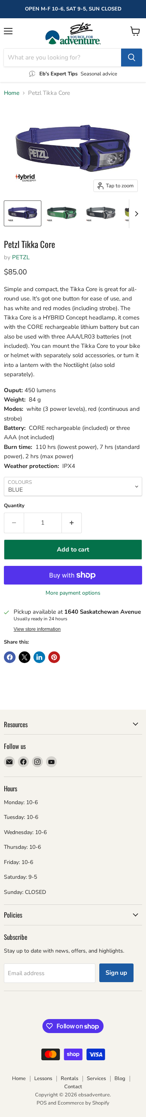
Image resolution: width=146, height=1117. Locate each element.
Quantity (14, 506)
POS (42, 1103)
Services (96, 1078)
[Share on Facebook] (10, 657)
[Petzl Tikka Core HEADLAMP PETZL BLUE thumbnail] (22, 213)
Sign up (116, 973)
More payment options (73, 593)
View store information (37, 629)
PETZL (21, 257)
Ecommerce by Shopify (83, 1103)
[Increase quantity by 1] (72, 523)
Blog (119, 1078)
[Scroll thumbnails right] (135, 213)
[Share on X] (24, 657)
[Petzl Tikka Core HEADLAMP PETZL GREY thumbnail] (101, 213)
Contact (73, 1086)
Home (11, 93)
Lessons (43, 1078)
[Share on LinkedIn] (39, 657)
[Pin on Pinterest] (54, 657)
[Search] (131, 57)
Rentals (69, 1078)
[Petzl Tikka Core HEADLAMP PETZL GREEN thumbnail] (61, 213)
